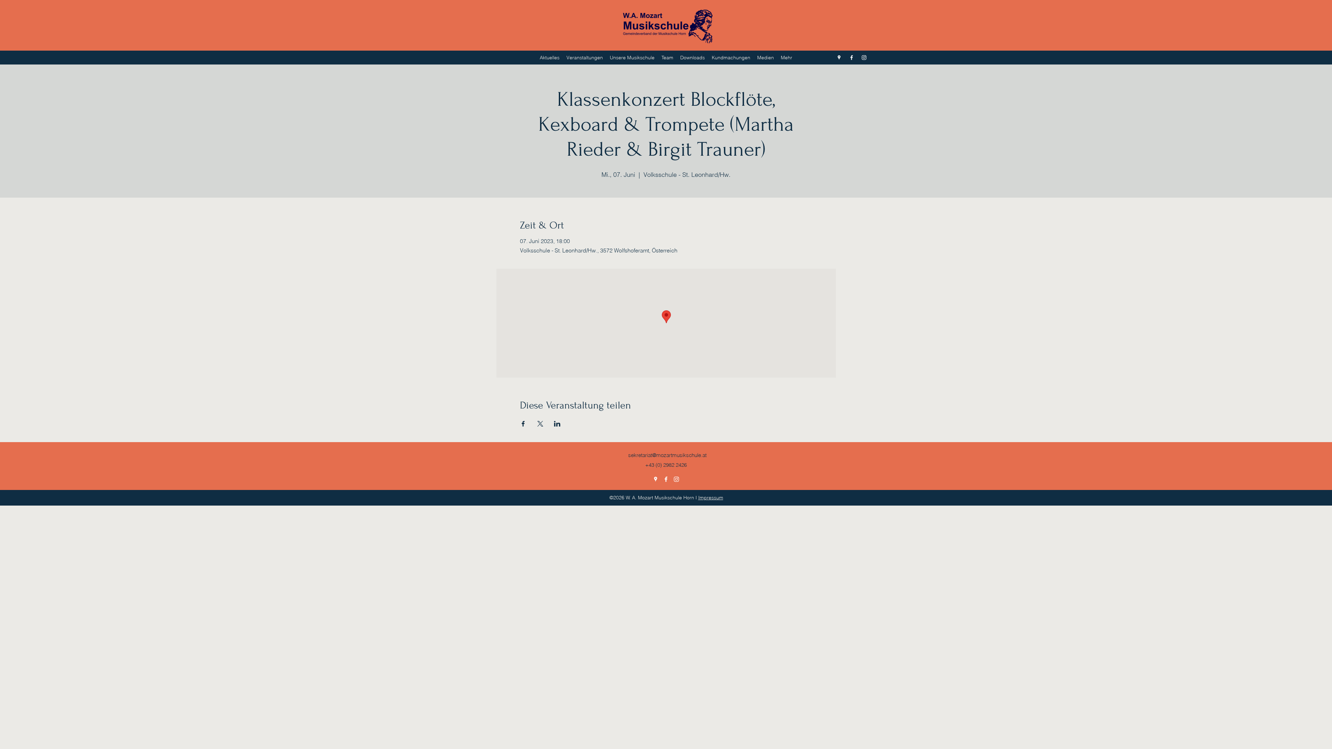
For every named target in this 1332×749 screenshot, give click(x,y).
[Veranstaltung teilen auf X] (540, 424)
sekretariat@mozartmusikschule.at (667, 455)
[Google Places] (839, 57)
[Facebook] (851, 57)
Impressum (710, 497)
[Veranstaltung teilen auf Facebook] (523, 424)
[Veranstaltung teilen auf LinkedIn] (557, 424)
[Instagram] (864, 57)
